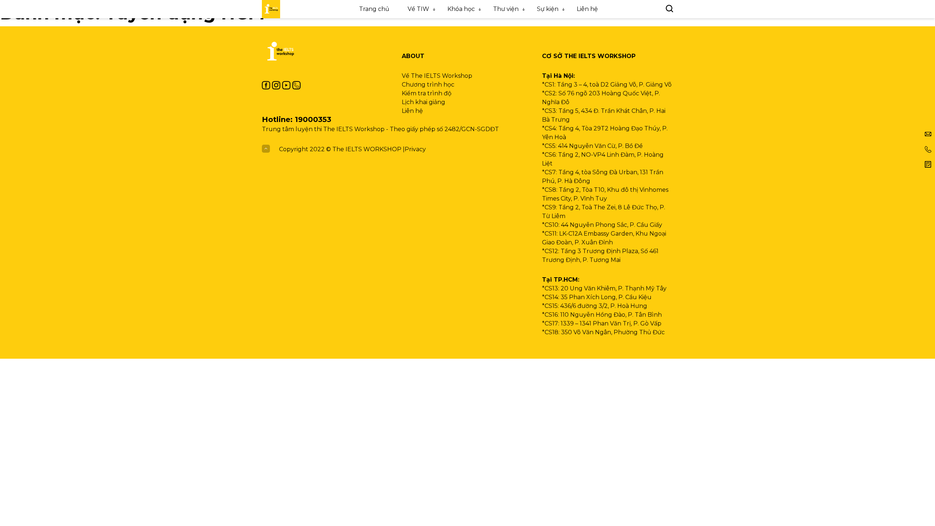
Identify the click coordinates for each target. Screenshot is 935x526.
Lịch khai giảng (423, 102)
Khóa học (461, 8)
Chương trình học (428, 84)
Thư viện (506, 8)
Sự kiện (547, 8)
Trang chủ (374, 8)
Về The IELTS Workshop (437, 75)
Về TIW (418, 8)
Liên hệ (587, 8)
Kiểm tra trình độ (426, 93)
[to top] (266, 149)
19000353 (313, 119)
